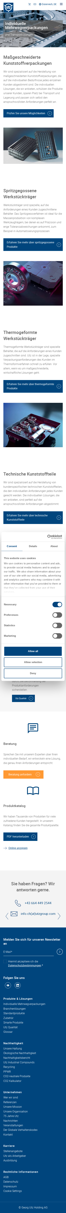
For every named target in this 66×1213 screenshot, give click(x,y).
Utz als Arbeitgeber (14, 1155)
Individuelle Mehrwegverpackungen (24, 1004)
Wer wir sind (10, 1097)
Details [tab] (33, 546)
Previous (7, 916)
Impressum (10, 1186)
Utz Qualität (20, 698)
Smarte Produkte (13, 1022)
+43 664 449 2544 (38, 903)
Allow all (33, 651)
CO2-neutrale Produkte (16, 1076)
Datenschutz (10, 1181)
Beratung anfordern (20, 774)
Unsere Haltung (12, 1048)
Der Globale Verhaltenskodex (20, 1129)
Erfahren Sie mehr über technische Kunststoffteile (27, 518)
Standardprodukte (14, 1013)
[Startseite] (8, 8)
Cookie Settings (12, 1191)
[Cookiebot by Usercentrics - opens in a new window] (47, 537)
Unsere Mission (12, 1106)
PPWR (7, 1071)
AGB (6, 1177)
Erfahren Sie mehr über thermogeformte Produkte (30, 386)
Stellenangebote (13, 1151)
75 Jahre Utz (11, 1116)
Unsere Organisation (15, 1111)
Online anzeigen (18, 848)
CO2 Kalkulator (12, 1081)
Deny (33, 673)
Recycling (9, 1067)
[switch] (57, 615)
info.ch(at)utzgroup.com (38, 914)
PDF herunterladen (18, 836)
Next (59, 916)
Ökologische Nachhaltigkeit (19, 1053)
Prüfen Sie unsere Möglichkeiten (26, 113)
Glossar (8, 1031)
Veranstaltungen (13, 1125)
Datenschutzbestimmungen (24, 965)
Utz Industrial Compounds (19, 1062)
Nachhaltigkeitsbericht (16, 1057)
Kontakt (8, 1134)
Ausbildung (10, 1160)
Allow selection (33, 662)
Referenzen (10, 1102)
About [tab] (54, 546)
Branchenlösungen (14, 1008)
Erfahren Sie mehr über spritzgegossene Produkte (30, 244)
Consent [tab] (12, 546)
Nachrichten (10, 1120)
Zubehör (8, 1018)
